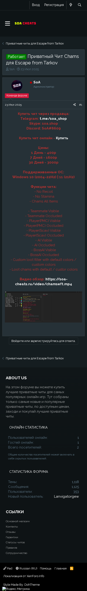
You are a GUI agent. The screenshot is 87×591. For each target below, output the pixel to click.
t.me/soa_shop (53, 119)
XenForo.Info (35, 576)
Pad (9, 568)
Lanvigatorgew (66, 496)
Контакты (12, 526)
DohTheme (32, 584)
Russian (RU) (28, 568)
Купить (62, 138)
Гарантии (12, 537)
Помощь (45, 568)
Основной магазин (18, 521)
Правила (11, 547)
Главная (61, 568)
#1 (80, 104)
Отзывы (11, 532)
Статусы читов (15, 542)
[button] (7, 23)
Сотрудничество (16, 553)
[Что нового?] (71, 5)
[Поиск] (79, 5)
